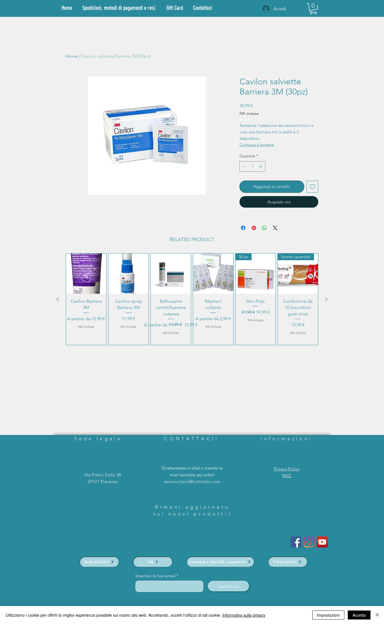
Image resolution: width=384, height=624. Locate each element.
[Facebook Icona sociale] (295, 542)
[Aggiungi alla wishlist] (312, 187)
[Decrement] (243, 166)
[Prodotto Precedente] (57, 299)
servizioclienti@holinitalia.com (192, 481)
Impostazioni (328, 615)
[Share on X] (275, 228)
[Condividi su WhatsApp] (264, 228)
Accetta (359, 615)
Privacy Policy (286, 469)
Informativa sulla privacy (243, 615)
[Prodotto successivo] (326, 299)
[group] (192, 299)
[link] (313, 8)
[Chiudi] (377, 614)
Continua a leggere (257, 144)
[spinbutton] (252, 166)
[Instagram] (309, 542)
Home (71, 56)
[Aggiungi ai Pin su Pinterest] (253, 228)
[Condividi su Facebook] (243, 228)
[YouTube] (322, 542)
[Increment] (261, 166)
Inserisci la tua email (155, 576)
